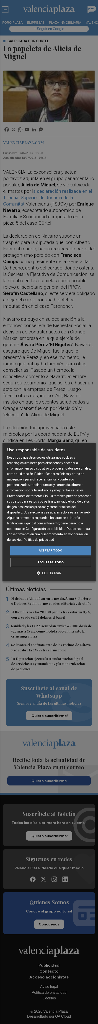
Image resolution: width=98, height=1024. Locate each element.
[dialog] (49, 512)
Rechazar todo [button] (50, 562)
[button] (49, 573)
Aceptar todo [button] (50, 551)
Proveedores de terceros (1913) (30, 496)
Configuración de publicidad (45, 529)
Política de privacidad (39, 540)
